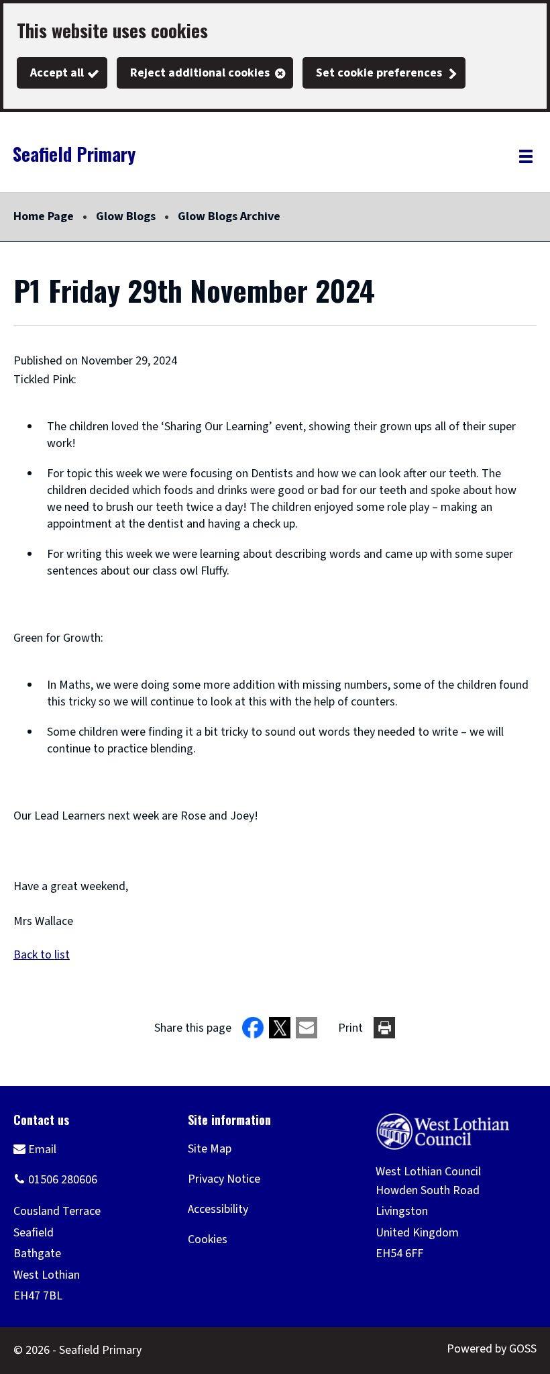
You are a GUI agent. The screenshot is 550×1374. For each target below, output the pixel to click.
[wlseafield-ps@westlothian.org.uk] (34, 1148)
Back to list (41, 954)
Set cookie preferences (379, 72)
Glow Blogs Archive (229, 216)
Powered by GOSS (492, 1348)
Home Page (43, 216)
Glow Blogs (126, 216)
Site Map (209, 1148)
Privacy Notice (224, 1179)
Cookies (207, 1239)
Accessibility (218, 1209)
